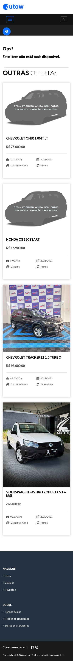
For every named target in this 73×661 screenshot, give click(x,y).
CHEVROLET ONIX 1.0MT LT (27, 138)
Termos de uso (13, 611)
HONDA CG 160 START (23, 239)
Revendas (10, 589)
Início (8, 575)
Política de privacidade (17, 618)
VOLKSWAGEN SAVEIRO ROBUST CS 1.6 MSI (36, 494)
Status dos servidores (17, 625)
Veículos (9, 582)
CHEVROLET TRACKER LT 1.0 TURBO (33, 357)
